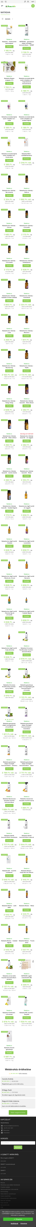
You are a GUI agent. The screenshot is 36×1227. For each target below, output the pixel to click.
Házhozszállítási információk (9, 1189)
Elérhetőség (4, 1191)
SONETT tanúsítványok (8, 1164)
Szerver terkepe (6, 1200)
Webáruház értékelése (18, 1069)
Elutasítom (23, 1223)
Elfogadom (19, 1219)
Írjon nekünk (4, 1202)
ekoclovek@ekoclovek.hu (11, 1125)
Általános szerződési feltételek (10, 1185)
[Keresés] (25, 1)
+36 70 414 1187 (8, 1128)
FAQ (2, 1207)
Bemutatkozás (5, 1205)
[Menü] (2, 5)
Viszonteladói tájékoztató (8, 1198)
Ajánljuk (7, 19)
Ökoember (6, 1130)
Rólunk (3, 1182)
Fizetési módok (5, 1187)
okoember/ (6, 1132)
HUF (32, 1)
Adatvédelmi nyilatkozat (8, 1194)
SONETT (3, 1170)
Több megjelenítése (18, 1112)
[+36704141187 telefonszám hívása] (6, 1)
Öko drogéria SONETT (7, 1158)
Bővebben (26, 48)
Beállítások (14, 1223)
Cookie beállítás (6, 1196)
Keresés (18, 1147)
